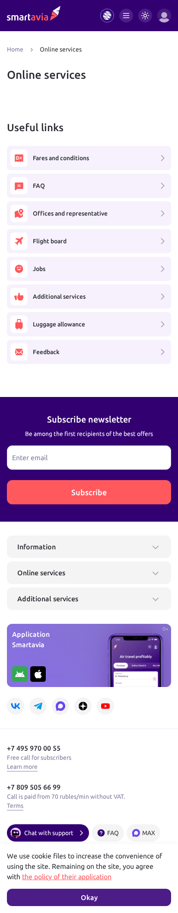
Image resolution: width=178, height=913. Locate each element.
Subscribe (89, 492)
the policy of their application (66, 877)
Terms (15, 805)
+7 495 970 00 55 (33, 748)
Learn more (22, 766)
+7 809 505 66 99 (33, 787)
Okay (89, 897)
